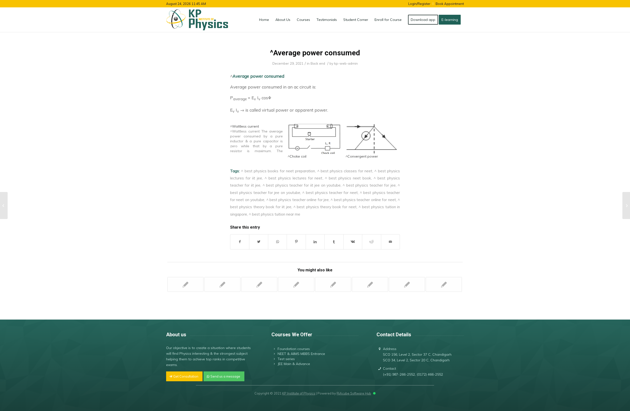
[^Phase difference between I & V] (4, 205)
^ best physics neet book (348, 178)
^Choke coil (297, 156)
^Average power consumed (315, 52)
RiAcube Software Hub (354, 393)
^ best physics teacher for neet (330, 192)
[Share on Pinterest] (296, 242)
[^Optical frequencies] (370, 284)
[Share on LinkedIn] (315, 242)
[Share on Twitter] (258, 242)
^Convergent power (362, 156)
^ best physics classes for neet (345, 170)
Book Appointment (450, 4)
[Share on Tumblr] (334, 242)
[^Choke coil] (314, 139)
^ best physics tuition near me (274, 214)
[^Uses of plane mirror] (333, 284)
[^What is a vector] (222, 284)
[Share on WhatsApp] (277, 242)
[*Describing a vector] (407, 284)
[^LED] (259, 284)
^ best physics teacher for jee (369, 185)
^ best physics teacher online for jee (297, 199)
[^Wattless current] (259, 138)
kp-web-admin (346, 63)
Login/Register (419, 4)
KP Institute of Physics (298, 393)
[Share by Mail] (390, 242)
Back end (318, 63)
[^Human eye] (296, 284)
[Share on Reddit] (371, 242)
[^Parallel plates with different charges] (185, 284)
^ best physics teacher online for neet (363, 199)
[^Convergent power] (372, 139)
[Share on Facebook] (239, 242)
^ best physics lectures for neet (294, 178)
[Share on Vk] (353, 242)
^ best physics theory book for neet (325, 206)
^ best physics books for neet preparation (278, 170)
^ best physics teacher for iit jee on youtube (302, 185)
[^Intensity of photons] (444, 284)
